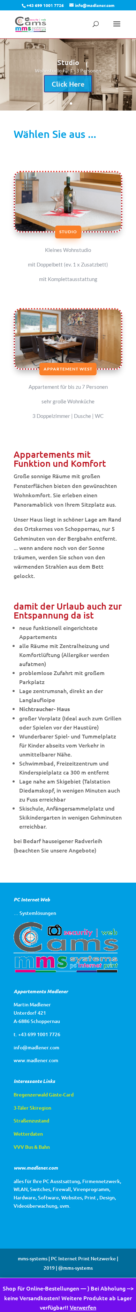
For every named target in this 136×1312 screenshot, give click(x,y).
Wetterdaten (28, 1133)
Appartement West (68, 368)
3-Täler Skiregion (32, 1107)
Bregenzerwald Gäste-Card (44, 1094)
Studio (68, 231)
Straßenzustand (31, 1120)
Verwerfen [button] (83, 1307)
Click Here (68, 82)
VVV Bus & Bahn (32, 1147)
